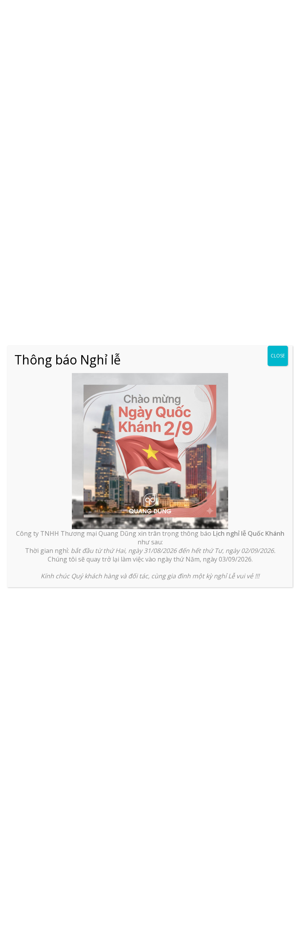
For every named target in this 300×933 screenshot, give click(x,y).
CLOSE (278, 355)
